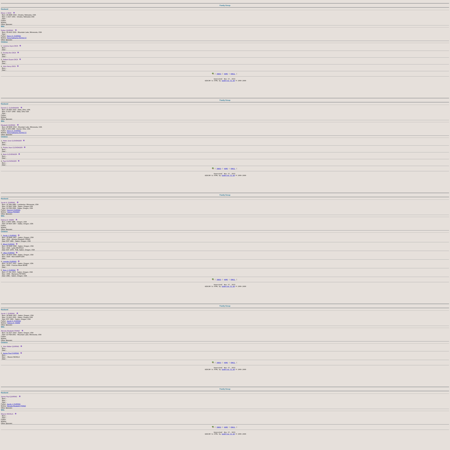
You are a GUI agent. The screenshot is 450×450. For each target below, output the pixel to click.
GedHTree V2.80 (228, 81)
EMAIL (233, 74)
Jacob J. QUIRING (10, 235)
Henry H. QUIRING (14, 36)
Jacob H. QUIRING (14, 321)
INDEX (219, 74)
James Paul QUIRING (11, 353)
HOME (226, 74)
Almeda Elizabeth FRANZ (16, 406)
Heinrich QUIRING (13, 210)
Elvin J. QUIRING (9, 270)
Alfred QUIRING (9, 244)
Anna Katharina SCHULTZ (16, 38)
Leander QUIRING (10, 261)
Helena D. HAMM (13, 323)
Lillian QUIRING (9, 253)
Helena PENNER (13, 212)
